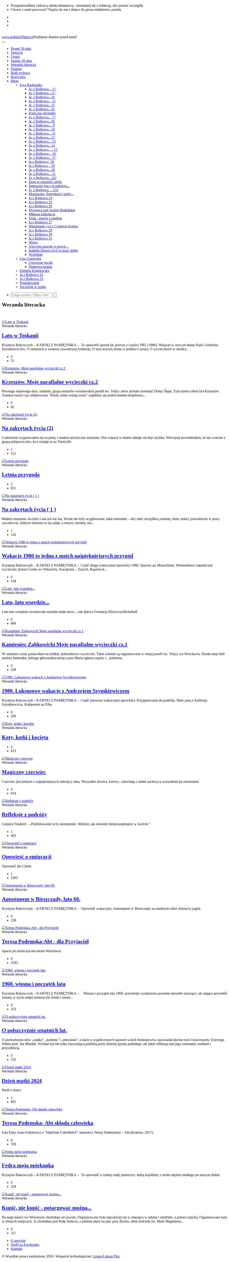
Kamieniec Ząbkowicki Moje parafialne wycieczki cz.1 (64, 644)
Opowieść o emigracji (26, 857)
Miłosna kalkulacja (42, 214)
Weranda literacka (23, 65)
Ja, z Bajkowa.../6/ (42, 109)
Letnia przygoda (21, 474)
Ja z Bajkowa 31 (40, 238)
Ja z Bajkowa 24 (40, 198)
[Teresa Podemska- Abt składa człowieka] (32, 1109)
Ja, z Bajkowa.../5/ (42, 105)
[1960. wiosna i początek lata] (23, 970)
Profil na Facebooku (25, 1245)
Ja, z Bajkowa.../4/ (42, 97)
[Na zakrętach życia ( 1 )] (20, 496)
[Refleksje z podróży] (18, 801)
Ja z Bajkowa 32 (31, 275)
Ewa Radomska (31, 85)
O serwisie (18, 1240)
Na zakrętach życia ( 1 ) (29, 509)
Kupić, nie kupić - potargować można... (46, 1208)
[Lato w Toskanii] (15, 322)
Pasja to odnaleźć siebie (45, 182)
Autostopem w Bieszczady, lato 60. (41, 899)
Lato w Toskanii (20, 335)
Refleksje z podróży (24, 814)
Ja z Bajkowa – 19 (42, 166)
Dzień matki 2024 (22, 1081)
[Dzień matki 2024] (16, 1067)
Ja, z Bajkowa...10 (42, 129)
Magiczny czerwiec (24, 772)
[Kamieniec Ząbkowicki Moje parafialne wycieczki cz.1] (42, 631)
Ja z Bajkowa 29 (40, 230)
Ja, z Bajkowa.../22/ (43, 178)
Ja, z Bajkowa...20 (42, 170)
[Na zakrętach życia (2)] (19, 414)
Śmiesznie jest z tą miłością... (49, 186)
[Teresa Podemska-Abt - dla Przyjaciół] (30, 928)
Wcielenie (36, 254)
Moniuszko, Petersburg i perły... (51, 194)
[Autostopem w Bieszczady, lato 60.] (28, 885)
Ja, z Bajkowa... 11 (42, 133)
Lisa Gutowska (30, 258)
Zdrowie (17, 53)
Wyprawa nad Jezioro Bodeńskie (52, 210)
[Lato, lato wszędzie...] (18, 589)
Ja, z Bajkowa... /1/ (42, 89)
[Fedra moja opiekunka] (19, 1152)
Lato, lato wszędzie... (25, 602)
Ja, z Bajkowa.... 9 (42, 125)
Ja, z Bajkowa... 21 (42, 174)
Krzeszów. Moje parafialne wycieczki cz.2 (50, 382)
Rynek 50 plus (21, 48)
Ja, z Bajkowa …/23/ (43, 190)
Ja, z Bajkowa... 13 (42, 141)
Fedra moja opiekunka (28, 1165)
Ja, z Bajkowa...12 (42, 137)
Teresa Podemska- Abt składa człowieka (47, 1123)
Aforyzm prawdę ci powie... (48, 246)
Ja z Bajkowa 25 (40, 202)
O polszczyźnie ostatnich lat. (34, 1030)
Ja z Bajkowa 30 (40, 234)
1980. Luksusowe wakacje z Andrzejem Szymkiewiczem (65, 691)
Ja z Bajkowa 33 (31, 279)
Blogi (15, 81)
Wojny (33, 242)
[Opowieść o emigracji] (19, 843)
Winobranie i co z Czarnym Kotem (53, 226)
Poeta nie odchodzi (42, 113)
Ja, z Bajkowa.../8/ (42, 121)
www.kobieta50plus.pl (18, 37)
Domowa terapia (40, 267)
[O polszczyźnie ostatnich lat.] (24, 1017)
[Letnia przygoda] (15, 461)
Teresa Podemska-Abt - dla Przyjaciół (45, 941)
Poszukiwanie (29, 283)
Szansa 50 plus (21, 61)
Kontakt (16, 1249)
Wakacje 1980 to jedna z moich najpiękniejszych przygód (67, 556)
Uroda (15, 57)
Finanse (16, 69)
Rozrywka (18, 77)
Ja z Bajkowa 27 (40, 222)
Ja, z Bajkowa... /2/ (42, 101)
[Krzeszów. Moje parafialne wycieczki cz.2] (33, 368)
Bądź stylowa (20, 73)
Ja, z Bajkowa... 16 (42, 153)
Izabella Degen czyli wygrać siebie (53, 250)
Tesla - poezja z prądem (45, 218)
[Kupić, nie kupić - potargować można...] (31, 1194)
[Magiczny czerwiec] (17, 758)
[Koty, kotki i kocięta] (18, 724)
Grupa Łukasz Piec (106, 1256)
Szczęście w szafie (33, 287)
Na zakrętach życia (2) (27, 428)
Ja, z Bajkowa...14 (42, 145)
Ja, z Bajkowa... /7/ (42, 117)
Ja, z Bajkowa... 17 (42, 158)
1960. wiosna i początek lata (34, 984)
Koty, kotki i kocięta (25, 737)
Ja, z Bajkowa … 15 (43, 149)
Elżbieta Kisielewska (34, 271)
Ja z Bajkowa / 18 (41, 162)
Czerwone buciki (41, 263)
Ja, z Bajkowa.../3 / (42, 93)
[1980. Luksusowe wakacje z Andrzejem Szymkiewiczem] (44, 677)
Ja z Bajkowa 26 (40, 206)
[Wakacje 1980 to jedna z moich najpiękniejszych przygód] (44, 542)
